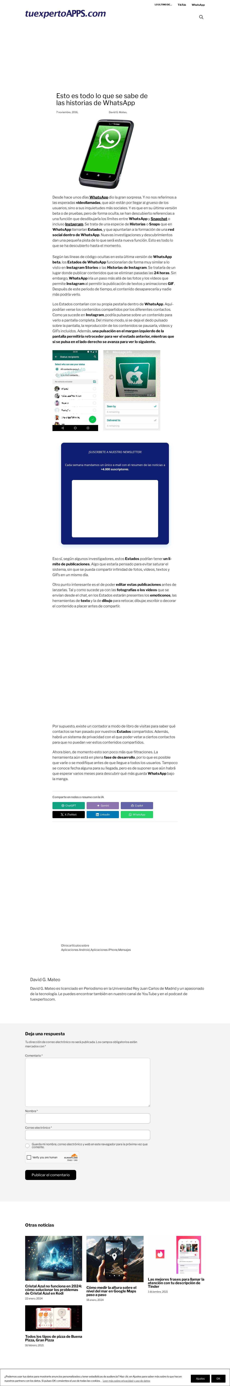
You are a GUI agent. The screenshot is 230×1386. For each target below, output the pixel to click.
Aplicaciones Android (75, 950)
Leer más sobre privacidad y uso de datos (126, 1380)
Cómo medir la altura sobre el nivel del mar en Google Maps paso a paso (111, 1291)
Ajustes (200, 1378)
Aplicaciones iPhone (104, 950)
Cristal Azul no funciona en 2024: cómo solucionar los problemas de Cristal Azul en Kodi (53, 1289)
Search (201, 17)
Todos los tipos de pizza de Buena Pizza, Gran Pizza (53, 1338)
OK (218, 1378)
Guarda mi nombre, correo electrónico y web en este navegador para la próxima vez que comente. (90, 1146)
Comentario (34, 1055)
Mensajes (124, 950)
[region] (115, 1377)
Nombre (31, 1111)
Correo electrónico (38, 1127)
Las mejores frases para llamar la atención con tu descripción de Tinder (176, 1283)
